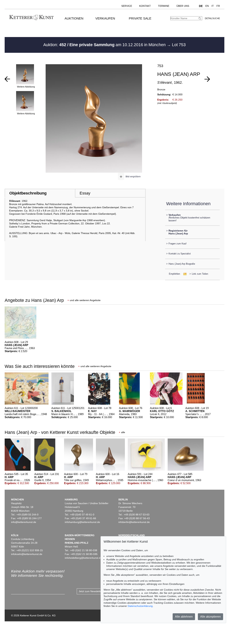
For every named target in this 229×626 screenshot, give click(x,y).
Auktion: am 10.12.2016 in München (105, 44)
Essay (85, 193)
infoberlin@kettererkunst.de (134, 522)
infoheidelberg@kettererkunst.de (83, 557)
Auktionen (74, 18)
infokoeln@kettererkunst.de (26, 554)
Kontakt (145, 5)
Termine (163, 5)
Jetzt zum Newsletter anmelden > (97, 591)
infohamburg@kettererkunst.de (82, 522)
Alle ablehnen (184, 616)
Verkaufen (105, 18)
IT (212, 5)
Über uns (182, 5)
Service (126, 5)
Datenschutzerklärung (140, 606)
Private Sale (140, 18)
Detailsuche (212, 18)
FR (218, 5)
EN (207, 5)
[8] (7, 79)
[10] (207, 79)
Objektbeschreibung (28, 193)
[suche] (200, 18)
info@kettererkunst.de (23, 522)
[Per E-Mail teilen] (184, 273)
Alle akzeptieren (210, 616)
